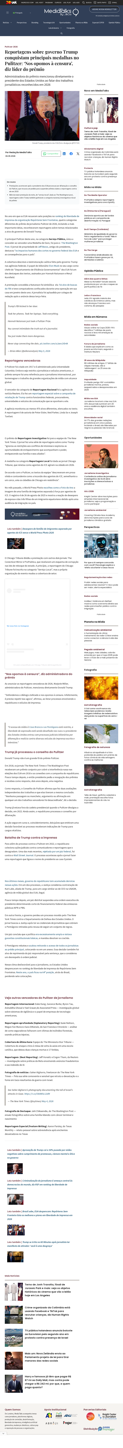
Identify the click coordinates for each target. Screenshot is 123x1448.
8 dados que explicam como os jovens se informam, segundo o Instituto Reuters (98, 349)
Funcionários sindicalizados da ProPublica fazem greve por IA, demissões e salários (98, 257)
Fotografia (71, 28)
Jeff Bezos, (43, 246)
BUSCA (89, 2)
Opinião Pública (114, 22)
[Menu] (7, 12)
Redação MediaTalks (20, 152)
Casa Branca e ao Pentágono (43, 726)
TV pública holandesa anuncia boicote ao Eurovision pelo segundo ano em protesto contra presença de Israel (48, 1334)
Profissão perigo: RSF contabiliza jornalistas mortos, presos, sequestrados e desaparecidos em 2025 (100, 386)
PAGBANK (49, 2)
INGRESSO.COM (27, 2)
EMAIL (114, 2)
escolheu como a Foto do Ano (58, 487)
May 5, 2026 (44, 350)
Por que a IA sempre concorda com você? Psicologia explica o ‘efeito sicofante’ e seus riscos (99, 565)
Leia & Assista (54, 28)
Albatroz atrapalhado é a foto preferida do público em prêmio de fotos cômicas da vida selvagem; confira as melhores (100, 756)
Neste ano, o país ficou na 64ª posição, (35, 972)
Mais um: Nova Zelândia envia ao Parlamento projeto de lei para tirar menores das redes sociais (47, 1357)
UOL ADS (76, 2)
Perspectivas (22, 22)
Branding (34, 22)
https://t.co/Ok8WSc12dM (37, 1093)
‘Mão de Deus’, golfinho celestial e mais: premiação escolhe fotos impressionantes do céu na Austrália (100, 799)
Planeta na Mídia (81, 22)
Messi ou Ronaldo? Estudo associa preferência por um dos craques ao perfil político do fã (101, 284)
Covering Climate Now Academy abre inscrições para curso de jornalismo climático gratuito (99, 518)
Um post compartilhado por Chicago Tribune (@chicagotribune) (37, 665)
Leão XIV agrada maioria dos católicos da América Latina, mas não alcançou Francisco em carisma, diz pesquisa (99, 302)
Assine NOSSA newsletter (104, 9)
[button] (61, 33)
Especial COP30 (98, 22)
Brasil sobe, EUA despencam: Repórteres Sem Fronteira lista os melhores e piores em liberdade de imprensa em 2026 (39, 1215)
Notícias (6, 22)
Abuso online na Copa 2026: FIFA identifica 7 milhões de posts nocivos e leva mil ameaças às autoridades (99, 331)
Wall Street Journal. (24, 855)
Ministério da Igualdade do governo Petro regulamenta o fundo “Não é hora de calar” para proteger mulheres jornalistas (100, 238)
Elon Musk (54, 265)
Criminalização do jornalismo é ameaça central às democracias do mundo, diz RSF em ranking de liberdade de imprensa (39, 1184)
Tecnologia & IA (49, 22)
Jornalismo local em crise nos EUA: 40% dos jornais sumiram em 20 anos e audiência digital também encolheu (100, 405)
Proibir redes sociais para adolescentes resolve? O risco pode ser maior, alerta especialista (101, 585)
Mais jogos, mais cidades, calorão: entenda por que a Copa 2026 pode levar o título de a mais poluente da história (101, 656)
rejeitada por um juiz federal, (56, 851)
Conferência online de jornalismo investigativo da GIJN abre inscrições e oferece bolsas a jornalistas (100, 480)
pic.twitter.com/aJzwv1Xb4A (54, 343)
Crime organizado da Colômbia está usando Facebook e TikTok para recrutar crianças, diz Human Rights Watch (101, 156)
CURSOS (58, 2)
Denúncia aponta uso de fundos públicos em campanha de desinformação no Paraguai (99, 218)
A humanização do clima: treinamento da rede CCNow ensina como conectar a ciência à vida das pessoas (101, 637)
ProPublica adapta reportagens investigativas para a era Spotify (99, 201)
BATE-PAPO (101, 2)
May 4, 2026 (47, 1101)
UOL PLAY (67, 2)
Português (18, 13)
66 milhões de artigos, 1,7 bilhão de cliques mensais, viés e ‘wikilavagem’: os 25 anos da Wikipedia (100, 367)
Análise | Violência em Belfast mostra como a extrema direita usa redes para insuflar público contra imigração (101, 605)
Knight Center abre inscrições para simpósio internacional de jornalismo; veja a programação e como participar (100, 500)
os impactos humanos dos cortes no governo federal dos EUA (46, 250)
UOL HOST (39, 2)
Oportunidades (65, 22)
